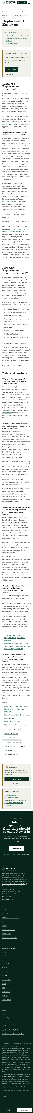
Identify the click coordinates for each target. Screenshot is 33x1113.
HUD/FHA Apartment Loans (10, 918)
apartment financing (11, 734)
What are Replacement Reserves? (17, 36)
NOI (3, 960)
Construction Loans (8, 930)
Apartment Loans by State (10, 1030)
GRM (4, 984)
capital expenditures (9, 124)
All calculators (6, 1000)
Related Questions (12, 43)
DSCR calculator (10, 795)
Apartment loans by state (13, 803)
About (4, 1010)
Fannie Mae (6, 910)
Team (4, 1014)
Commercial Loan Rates (9, 938)
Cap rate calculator (11, 798)
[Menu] (29, 3)
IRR (3, 988)
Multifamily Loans (20, 881)
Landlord (22, 746)
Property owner (9, 750)
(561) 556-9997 (10, 74)
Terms (10, 1096)
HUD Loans (10, 886)
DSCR (4, 952)
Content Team (18, 15)
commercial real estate (10, 201)
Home (3, 11)
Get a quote (21, 2)
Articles (10, 11)
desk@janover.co (7, 899)
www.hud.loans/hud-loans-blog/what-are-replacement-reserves (14, 637)
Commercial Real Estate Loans (11, 884)
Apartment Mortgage (9, 948)
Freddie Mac (6, 914)
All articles (8, 805)
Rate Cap (5, 995)
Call (8, 1110)
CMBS (4, 926)
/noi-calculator (9, 718)
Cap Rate (5, 956)
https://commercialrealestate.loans (17, 715)
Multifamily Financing (11, 729)
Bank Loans (5, 922)
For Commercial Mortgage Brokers (13, 1034)
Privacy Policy (7, 1057)
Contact (5, 1022)
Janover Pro (20, 886)
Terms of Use (24, 1055)
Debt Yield (5, 964)
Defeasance (6, 992)
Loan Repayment (7, 972)
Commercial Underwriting (12, 742)
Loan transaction (9, 746)
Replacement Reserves (11, 754)
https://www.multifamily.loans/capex (17, 725)
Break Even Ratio (7, 976)
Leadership (5, 1018)
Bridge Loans (6, 933)
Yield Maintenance (8, 968)
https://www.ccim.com (12, 721)
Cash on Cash (6, 980)
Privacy (5, 1096)
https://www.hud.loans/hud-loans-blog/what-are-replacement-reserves (16, 709)
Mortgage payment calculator (15, 800)
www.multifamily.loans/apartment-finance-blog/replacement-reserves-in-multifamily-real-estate (17, 646)
